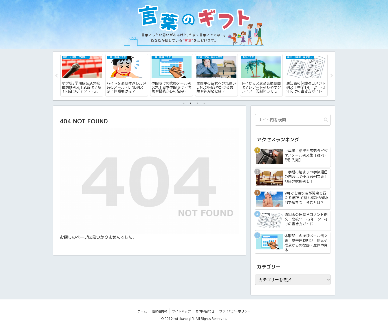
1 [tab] (184, 103)
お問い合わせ (205, 311)
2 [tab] (190, 103)
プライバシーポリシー (235, 311)
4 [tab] (204, 103)
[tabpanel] (82, 75)
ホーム (142, 311)
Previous (56, 76)
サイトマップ (181, 311)
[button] (326, 119)
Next (331, 76)
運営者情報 (159, 311)
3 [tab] (197, 103)
